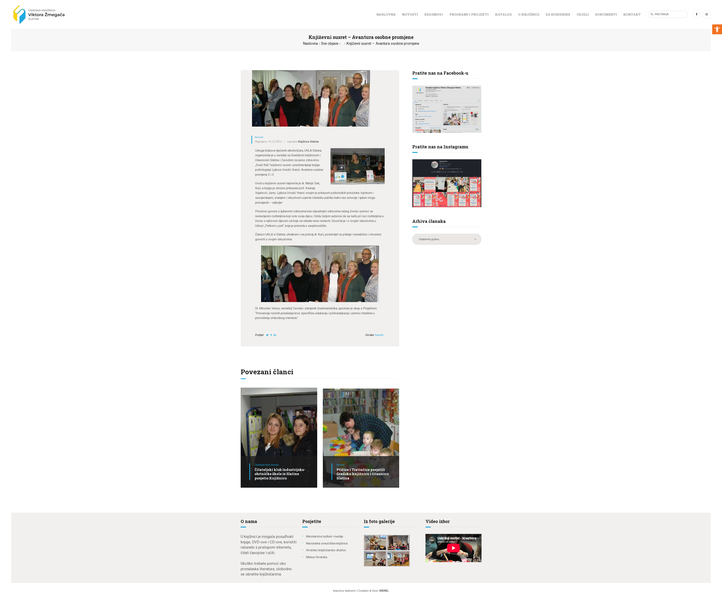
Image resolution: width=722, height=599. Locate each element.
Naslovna (310, 43)
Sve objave (329, 43)
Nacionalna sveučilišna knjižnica (326, 543)
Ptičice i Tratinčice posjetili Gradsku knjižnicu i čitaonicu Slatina (363, 474)
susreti (379, 334)
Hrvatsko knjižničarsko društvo (326, 550)
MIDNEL (384, 590)
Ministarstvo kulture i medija (324, 536)
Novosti (259, 137)
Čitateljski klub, (263, 465)
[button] (717, 29)
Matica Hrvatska (316, 557)
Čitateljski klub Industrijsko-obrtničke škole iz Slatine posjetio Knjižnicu (280, 474)
